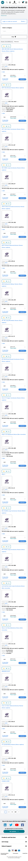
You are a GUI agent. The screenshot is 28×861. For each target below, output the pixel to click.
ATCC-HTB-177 (11, 183)
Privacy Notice (15, 853)
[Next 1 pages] (12, 812)
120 (15, 812)
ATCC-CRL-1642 (12, 602)
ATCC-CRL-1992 (12, 758)
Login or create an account (10, 21)
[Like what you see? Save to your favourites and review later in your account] (19, 2)
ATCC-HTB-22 (11, 261)
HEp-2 (3, 474)
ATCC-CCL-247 (11, 145)
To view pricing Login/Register (5, 79)
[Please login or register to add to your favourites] (25, 76)
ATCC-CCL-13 (11, 795)
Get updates (13, 831)
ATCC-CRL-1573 (12, 300)
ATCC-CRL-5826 (12, 565)
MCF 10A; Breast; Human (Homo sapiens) (13, 87)
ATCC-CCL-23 (11, 488)
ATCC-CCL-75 (11, 336)
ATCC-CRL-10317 (12, 101)
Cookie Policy (25, 853)
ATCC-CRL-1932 (12, 222)
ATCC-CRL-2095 (12, 413)
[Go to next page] (18, 812)
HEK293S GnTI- (6, 671)
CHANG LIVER (5, 781)
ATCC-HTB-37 (11, 721)
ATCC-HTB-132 (11, 65)
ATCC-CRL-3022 (12, 685)
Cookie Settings (3, 854)
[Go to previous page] (2, 812)
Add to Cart (22, 79)
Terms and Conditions (4, 853)
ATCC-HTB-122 (11, 375)
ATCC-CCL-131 (11, 643)
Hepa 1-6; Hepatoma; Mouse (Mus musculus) (14, 434)
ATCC (6, 66)
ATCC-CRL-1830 (12, 448)
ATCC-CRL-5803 (12, 526)
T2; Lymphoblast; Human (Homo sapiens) (13, 744)
